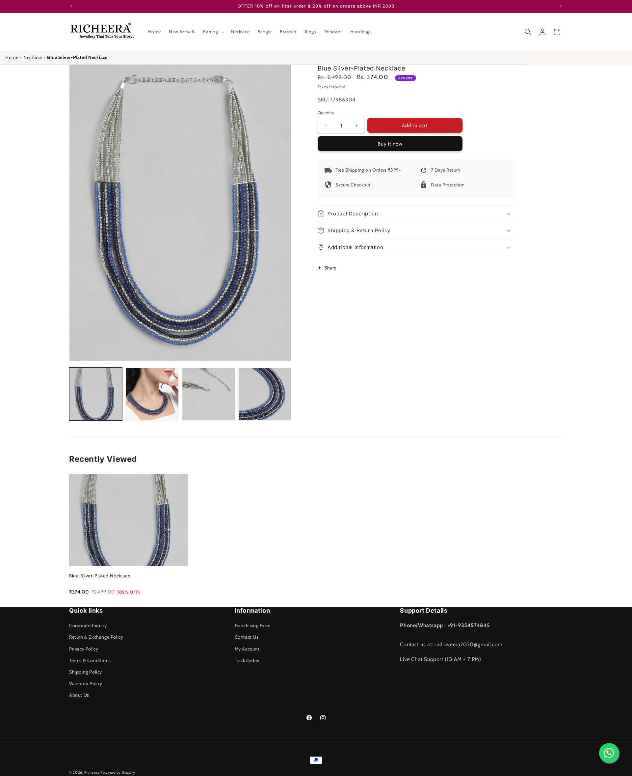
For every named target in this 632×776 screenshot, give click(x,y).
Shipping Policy (85, 672)
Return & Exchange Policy (96, 637)
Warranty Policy (85, 683)
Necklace (32, 57)
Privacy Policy (83, 649)
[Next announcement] (560, 6)
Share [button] (330, 268)
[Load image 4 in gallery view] (264, 394)
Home (11, 57)
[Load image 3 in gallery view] (208, 394)
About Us (79, 695)
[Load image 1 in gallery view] (95, 394)
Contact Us (247, 637)
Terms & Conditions (90, 660)
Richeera (91, 772)
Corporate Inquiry (88, 625)
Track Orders (248, 660)
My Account (247, 649)
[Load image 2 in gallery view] (151, 394)
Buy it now (390, 144)
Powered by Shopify (117, 772)
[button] (213, 32)
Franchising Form (253, 625)
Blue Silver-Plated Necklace (99, 575)
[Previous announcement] (71, 6)
